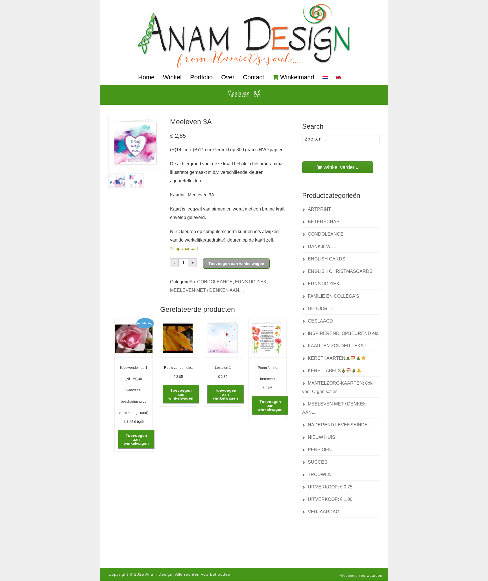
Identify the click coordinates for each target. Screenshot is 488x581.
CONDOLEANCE (215, 281)
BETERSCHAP (323, 221)
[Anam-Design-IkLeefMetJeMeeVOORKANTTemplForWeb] (135, 143)
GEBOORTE (321, 308)
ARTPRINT (319, 209)
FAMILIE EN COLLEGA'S (333, 296)
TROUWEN (320, 474)
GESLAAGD (320, 321)
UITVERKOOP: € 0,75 (330, 486)
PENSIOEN (320, 449)
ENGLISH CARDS (326, 258)
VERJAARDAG (323, 511)
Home (146, 77)
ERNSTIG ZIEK (251, 281)
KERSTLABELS (324, 370)
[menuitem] (325, 77)
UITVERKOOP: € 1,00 (330, 499)
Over (227, 77)
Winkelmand (297, 77)
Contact (253, 77)
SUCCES (317, 462)
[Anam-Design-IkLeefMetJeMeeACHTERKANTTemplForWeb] (136, 181)
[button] (136, 439)
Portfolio (201, 77)
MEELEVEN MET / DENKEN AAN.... (207, 290)
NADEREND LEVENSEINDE (338, 424)
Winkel (172, 77)
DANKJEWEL (322, 246)
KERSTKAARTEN (326, 358)
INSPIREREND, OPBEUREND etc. (343, 333)
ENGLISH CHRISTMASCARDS (340, 271)
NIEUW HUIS (321, 437)
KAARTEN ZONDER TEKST (337, 345)
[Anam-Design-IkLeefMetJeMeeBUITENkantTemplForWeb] (116, 181)
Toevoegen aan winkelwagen (236, 263)
